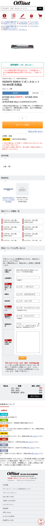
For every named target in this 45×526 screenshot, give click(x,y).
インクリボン (23, 26)
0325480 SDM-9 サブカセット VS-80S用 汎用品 (8, 199)
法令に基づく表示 (8, 497)
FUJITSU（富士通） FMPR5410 (31, 235)
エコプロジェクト (8, 504)
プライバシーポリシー (10, 493)
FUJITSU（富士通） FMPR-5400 (31, 221)
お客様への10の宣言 (9, 500)
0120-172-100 (17, 476)
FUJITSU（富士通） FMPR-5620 (10, 235)
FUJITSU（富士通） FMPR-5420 (10, 228)
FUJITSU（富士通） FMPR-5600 (31, 228)
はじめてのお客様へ (9, 516)
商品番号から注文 (8, 520)
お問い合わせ (33, 436)
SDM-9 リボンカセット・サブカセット (15, 29)
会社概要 (5, 485)
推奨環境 (5, 508)
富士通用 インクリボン (10, 27)
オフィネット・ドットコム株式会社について (16, 489)
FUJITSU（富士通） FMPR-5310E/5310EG (11, 221)
